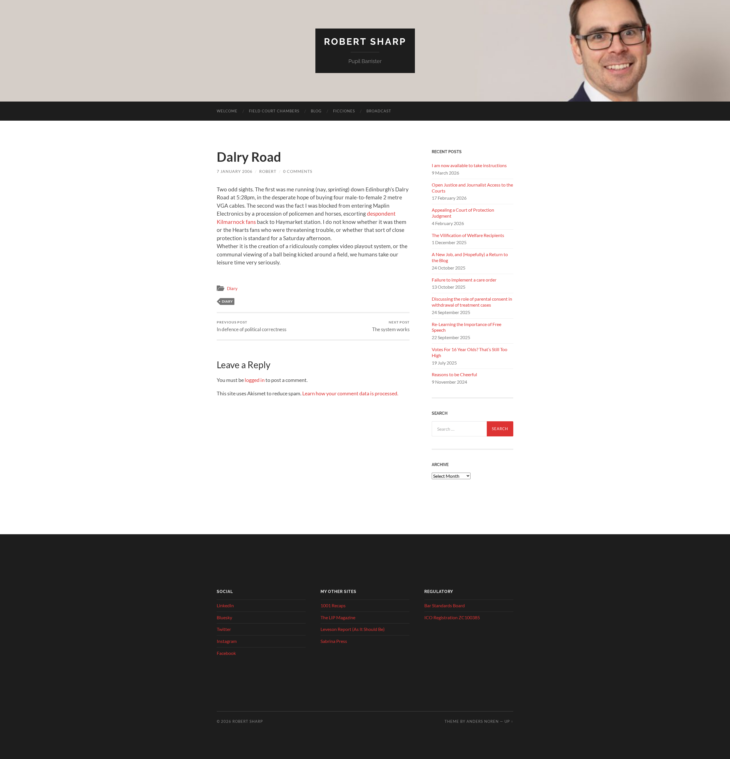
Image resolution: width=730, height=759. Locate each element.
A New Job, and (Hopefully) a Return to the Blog (470, 257)
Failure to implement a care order (464, 279)
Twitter (224, 629)
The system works (390, 326)
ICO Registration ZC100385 (452, 617)
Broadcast (378, 111)
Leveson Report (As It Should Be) (353, 629)
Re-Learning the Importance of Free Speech (466, 327)
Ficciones (344, 111)
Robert (267, 171)
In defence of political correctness (251, 326)
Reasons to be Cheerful (454, 374)
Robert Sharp (365, 41)
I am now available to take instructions (469, 165)
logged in (255, 380)
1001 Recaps (333, 605)
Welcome (227, 111)
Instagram (227, 641)
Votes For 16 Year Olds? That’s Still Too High (469, 352)
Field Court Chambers (274, 111)
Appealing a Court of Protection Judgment (463, 212)
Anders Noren (483, 721)
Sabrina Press (334, 641)
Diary (232, 288)
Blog (316, 111)
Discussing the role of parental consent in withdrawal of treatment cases (472, 301)
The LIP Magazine (338, 617)
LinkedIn (225, 605)
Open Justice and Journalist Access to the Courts (472, 187)
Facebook (226, 653)
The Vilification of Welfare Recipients (468, 235)
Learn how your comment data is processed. (350, 393)
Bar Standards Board (444, 605)
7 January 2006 (234, 171)
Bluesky (224, 617)
